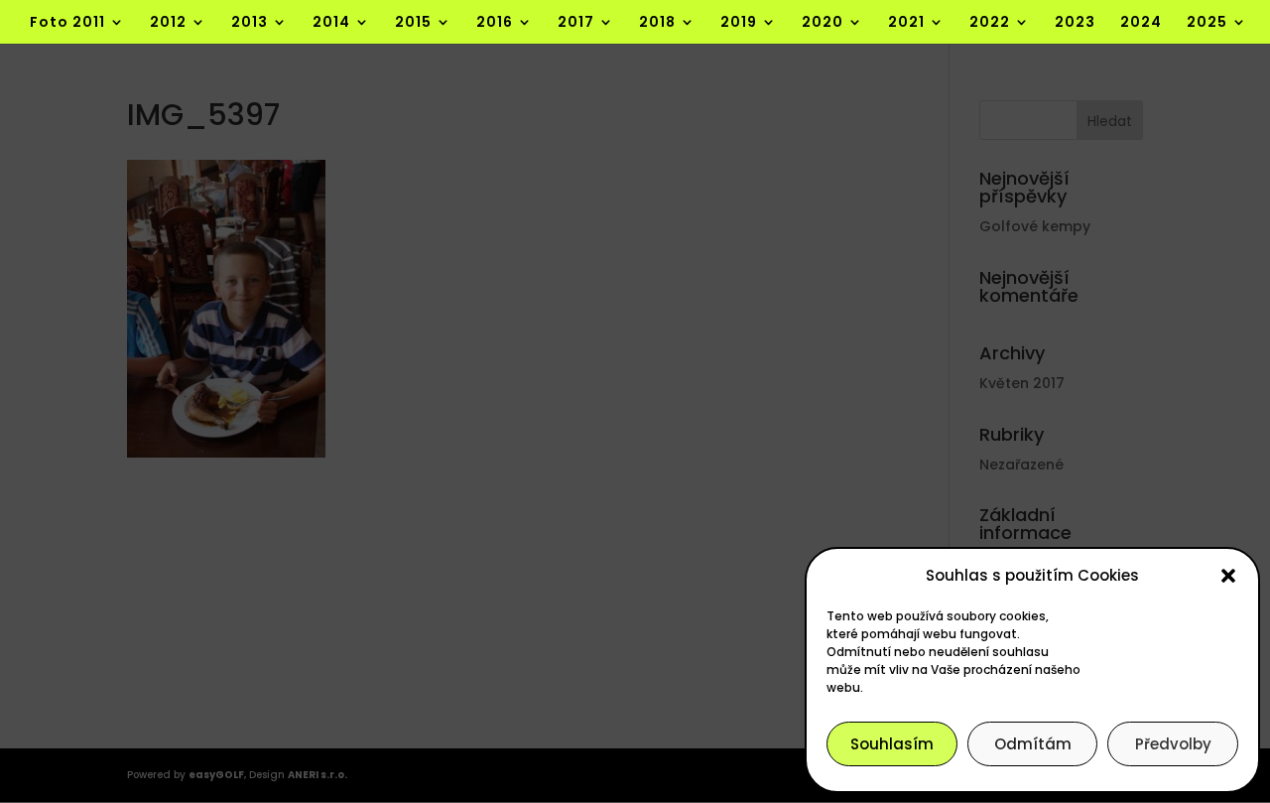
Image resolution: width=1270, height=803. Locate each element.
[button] (1228, 576)
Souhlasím (892, 744)
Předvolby (1173, 744)
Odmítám (1033, 744)
